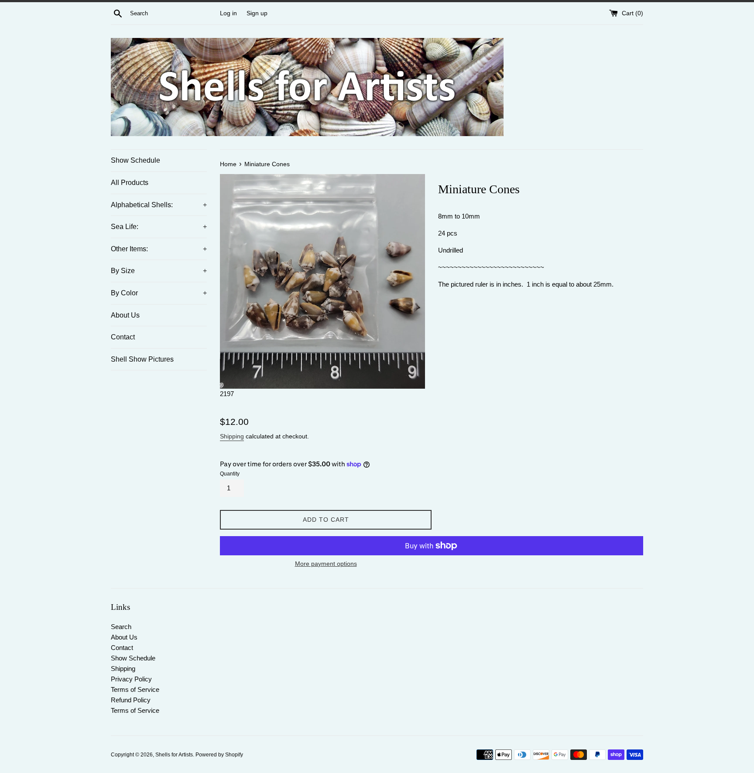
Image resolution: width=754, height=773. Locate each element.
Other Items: (159, 249)
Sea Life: (159, 226)
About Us (125, 315)
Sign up (257, 13)
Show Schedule (135, 160)
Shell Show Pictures (142, 359)
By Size (159, 270)
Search (121, 626)
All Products (129, 182)
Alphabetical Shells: (159, 205)
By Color (159, 293)
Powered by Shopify (219, 755)
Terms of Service (135, 689)
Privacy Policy (131, 679)
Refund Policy (131, 700)
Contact (123, 337)
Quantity (230, 474)
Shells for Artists (174, 755)
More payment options (326, 563)
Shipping (232, 436)
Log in (228, 13)
